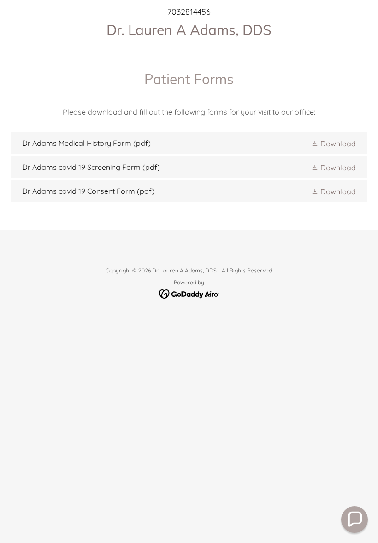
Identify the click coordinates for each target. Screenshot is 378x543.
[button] (333, 143)
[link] (189, 32)
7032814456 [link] (189, 11)
